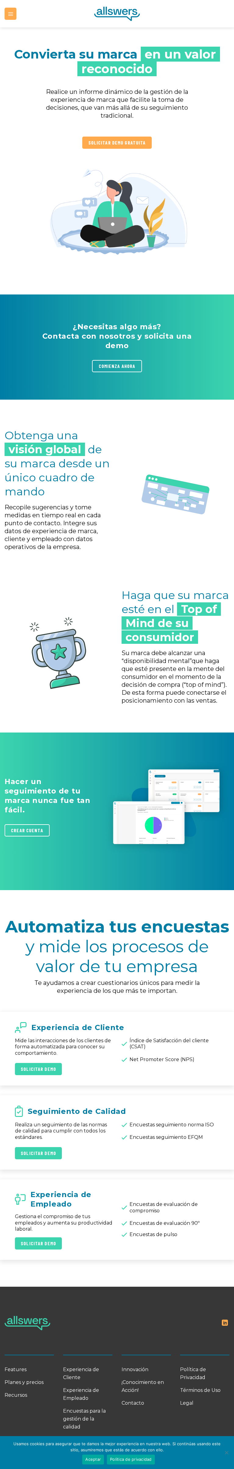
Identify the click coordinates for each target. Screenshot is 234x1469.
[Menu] (10, 14)
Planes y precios (24, 1382)
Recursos (16, 1395)
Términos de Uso (200, 1390)
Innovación (135, 1369)
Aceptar (93, 1459)
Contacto (133, 1403)
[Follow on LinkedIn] (225, 1323)
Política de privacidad (131, 1459)
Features (16, 1369)
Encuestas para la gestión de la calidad (84, 1419)
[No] (226, 1454)
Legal (186, 1403)
